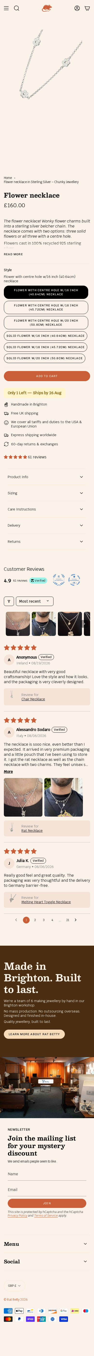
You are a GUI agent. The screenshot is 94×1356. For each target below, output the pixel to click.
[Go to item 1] (18, 624)
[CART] (87, 8)
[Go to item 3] (70, 624)
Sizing (12, 493)
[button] (16, 457)
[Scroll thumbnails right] (84, 624)
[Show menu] (6, 8)
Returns (14, 541)
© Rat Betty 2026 (16, 1300)
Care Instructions (22, 509)
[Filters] (9, 601)
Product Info (18, 477)
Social (12, 1261)
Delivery (14, 525)
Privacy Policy (17, 1215)
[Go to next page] (77, 920)
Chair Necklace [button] (33, 699)
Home (8, 178)
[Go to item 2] (44, 624)
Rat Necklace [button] (32, 830)
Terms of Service (46, 1215)
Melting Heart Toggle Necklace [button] (46, 902)
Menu (11, 1244)
